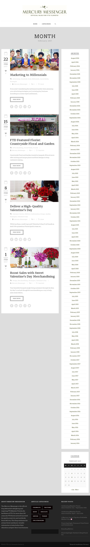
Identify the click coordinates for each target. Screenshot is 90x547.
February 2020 (75, 272)
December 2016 (75, 399)
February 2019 (75, 312)
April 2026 (74, 62)
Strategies (13, 81)
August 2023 (75, 169)
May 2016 (75, 427)
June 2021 (75, 233)
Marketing (19, 148)
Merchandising (23, 280)
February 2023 (75, 193)
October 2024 (75, 114)
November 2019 (75, 284)
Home (35, 24)
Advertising (16, 79)
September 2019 (75, 292)
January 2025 (75, 102)
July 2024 (75, 126)
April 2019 (75, 304)
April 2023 (75, 185)
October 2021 (75, 217)
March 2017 (75, 388)
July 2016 (75, 419)
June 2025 (75, 90)
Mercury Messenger (21, 84)
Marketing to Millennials (28, 75)
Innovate (41, 150)
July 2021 (75, 229)
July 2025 (75, 86)
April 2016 (75, 431)
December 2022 (75, 201)
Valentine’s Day (23, 216)
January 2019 (75, 316)
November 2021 (75, 213)
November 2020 (75, 241)
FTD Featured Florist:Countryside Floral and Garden (32, 142)
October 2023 (75, 161)
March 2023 (75, 189)
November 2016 (75, 403)
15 (72, 477)
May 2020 (75, 264)
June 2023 (75, 177)
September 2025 (75, 82)
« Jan (72, 489)
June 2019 (75, 300)
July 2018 (75, 332)
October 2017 (75, 360)
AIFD (14, 148)
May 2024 (75, 133)
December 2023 (75, 153)
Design (42, 214)
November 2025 (75, 78)
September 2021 (75, 221)
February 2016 (75, 439)
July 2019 (75, 296)
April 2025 (75, 94)
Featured (47, 507)
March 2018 (75, 344)
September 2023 (75, 165)
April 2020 (75, 268)
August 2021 (75, 225)
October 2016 (75, 407)
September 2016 (75, 411)
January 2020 (75, 276)
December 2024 (75, 106)
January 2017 (75, 395)
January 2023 (75, 197)
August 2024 (75, 122)
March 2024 (75, 141)
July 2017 (75, 372)
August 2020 (75, 253)
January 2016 (75, 443)
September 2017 (75, 364)
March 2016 (75, 435)
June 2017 (75, 376)
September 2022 (75, 205)
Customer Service (18, 214)
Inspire (35, 516)
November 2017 (75, 356)
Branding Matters (67, 529)
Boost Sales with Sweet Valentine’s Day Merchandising (32, 274)
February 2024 (75, 145)
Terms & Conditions (76, 544)
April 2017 (75, 384)
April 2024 (75, 137)
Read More (17, 99)
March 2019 (75, 308)
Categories (46, 24)
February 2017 (75, 392)
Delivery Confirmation (32, 214)
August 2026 (75, 58)
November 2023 (75, 157)
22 (72, 481)
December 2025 (75, 74)
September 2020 (75, 249)
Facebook (24, 79)
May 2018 (75, 336)
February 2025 (75, 98)
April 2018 (75, 340)
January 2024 (75, 149)
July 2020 (75, 257)
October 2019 (75, 288)
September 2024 (75, 118)
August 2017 (75, 368)
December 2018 (75, 320)
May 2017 (75, 380)
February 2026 (75, 66)
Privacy (86, 544)
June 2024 (75, 129)
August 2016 (75, 415)
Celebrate (36, 507)
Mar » (77, 489)
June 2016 (75, 423)
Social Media (44, 79)
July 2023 (75, 173)
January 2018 (75, 352)
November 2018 (75, 324)
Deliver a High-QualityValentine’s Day (26, 208)
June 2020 (75, 261)
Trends (35, 148)
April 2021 (75, 237)
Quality (48, 214)
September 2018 (75, 328)
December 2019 (75, 280)
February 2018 (75, 348)
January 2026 (75, 70)
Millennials (35, 79)
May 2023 (75, 181)
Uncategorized (38, 520)
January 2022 (75, 209)
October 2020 (75, 245)
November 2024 (75, 110)
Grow (29, 79)
